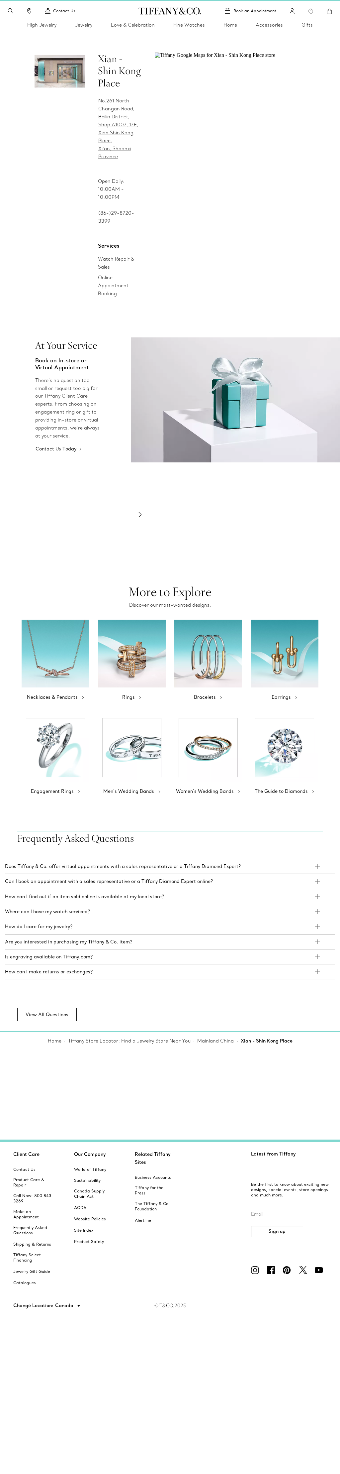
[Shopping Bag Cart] (329, 11)
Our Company (90, 1154)
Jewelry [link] (83, 25)
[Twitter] (304, 1270)
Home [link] (230, 25)
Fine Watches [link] (189, 25)
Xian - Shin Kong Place (267, 1041)
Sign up (277, 1231)
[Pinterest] (288, 1270)
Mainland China (215, 1041)
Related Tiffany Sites (153, 1158)
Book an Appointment (254, 10)
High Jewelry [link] (41, 25)
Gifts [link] (307, 25)
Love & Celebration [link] (133, 25)
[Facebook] (272, 1270)
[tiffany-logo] (170, 11)
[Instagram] (256, 1270)
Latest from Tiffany (273, 1154)
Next (140, 514)
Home (54, 1041)
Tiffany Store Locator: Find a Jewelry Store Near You (129, 1041)
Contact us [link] (64, 10)
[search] (10, 11)
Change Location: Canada (44, 1305)
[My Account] (292, 11)
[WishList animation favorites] (310, 11)
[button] (10, 11)
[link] (29, 11)
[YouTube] (320, 1270)
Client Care (26, 1154)
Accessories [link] (269, 25)
